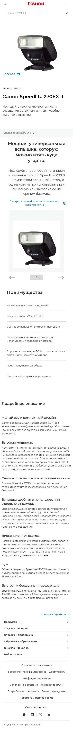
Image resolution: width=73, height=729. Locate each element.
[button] (12, 277)
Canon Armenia (35, 707)
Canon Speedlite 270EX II (17, 132)
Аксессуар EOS (12, 88)
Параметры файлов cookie (36, 697)
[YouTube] (49, 714)
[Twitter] (40, 714)
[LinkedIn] (32, 714)
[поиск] (5, 4)
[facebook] (24, 714)
